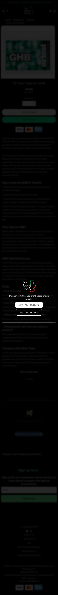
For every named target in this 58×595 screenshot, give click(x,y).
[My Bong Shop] (29, 286)
